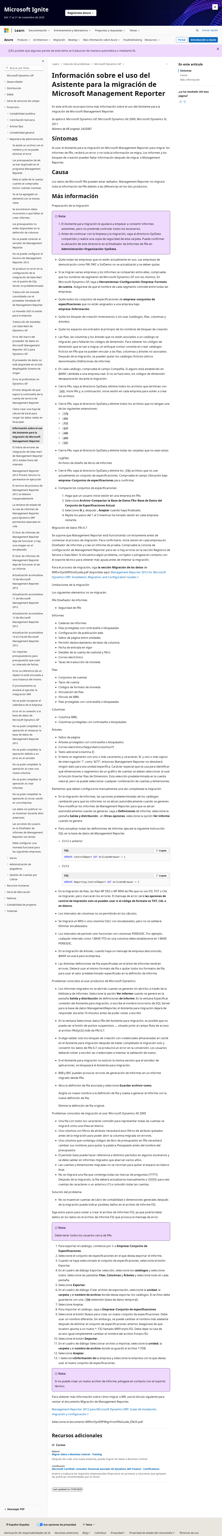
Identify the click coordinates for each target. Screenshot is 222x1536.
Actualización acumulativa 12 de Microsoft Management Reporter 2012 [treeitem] (27, 620)
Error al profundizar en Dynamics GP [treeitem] (25, 381)
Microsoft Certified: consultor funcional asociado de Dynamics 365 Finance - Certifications (105, 1469)
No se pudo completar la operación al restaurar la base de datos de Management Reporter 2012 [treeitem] (26, 734)
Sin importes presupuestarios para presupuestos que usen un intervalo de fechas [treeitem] (26, 658)
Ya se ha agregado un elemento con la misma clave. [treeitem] (26, 198)
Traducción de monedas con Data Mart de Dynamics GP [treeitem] (26, 326)
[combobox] (23, 68)
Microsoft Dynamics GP (107, 64)
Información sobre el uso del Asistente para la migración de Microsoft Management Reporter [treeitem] (27, 435)
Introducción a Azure (203, 39)
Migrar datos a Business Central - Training (77, 1454)
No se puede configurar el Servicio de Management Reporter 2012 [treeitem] (27, 258)
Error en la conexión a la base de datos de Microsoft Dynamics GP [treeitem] (26, 715)
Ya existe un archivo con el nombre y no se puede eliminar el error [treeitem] (27, 149)
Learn (56, 64)
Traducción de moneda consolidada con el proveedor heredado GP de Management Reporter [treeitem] (27, 298)
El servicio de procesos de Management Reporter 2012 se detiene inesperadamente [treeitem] (27, 492)
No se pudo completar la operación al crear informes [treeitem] (26, 784)
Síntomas (185, 70)
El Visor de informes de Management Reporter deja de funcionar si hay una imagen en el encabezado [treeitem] (26, 541)
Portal (181, 39)
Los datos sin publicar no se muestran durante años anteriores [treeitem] (27, 813)
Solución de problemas (76, 64)
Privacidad (117, 1532)
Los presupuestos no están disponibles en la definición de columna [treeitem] (26, 228)
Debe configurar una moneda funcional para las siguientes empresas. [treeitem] (26, 847)
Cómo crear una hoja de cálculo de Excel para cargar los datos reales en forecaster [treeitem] (27, 415)
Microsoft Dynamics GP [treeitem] (20, 75)
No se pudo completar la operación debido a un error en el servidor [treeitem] (26, 754)
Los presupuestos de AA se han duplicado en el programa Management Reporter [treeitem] (26, 167)
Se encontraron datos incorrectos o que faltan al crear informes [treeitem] (27, 213)
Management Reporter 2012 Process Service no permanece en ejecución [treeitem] (26, 475)
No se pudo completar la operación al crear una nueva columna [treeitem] (26, 769)
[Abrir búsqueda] (197, 30)
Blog (85, 1532)
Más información (190, 79)
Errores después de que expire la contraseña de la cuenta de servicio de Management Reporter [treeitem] (27, 396)
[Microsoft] (6, 30)
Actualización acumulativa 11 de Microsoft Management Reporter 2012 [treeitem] (27, 601)
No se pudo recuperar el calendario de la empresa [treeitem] (27, 703)
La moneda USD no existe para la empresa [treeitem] (27, 313)
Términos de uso (189, 1532)
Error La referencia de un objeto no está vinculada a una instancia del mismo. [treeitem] (27, 675)
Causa (183, 75)
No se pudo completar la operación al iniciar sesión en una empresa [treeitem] (27, 798)
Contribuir (100, 1532)
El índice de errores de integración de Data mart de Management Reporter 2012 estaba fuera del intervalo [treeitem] (27, 456)
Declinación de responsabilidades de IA (27, 1532)
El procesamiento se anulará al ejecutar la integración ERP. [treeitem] (24, 690)
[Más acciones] (167, 64)
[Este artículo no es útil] (185, 102)
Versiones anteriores (66, 1532)
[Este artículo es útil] (180, 102)
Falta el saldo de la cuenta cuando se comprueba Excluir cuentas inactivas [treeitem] (27, 184)
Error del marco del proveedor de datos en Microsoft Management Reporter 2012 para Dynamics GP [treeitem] (26, 345)
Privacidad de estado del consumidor (151, 1532)
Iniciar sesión (210, 30)
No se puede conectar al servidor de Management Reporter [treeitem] (27, 243)
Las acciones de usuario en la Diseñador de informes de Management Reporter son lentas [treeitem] (27, 830)
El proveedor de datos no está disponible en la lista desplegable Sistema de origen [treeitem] (27, 366)
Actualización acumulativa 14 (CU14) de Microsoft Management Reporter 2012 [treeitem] (27, 639)
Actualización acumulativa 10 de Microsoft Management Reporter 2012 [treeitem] (27, 581)
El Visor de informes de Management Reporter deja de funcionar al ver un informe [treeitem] (26, 562)
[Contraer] (43, 61)
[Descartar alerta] (215, 7)
